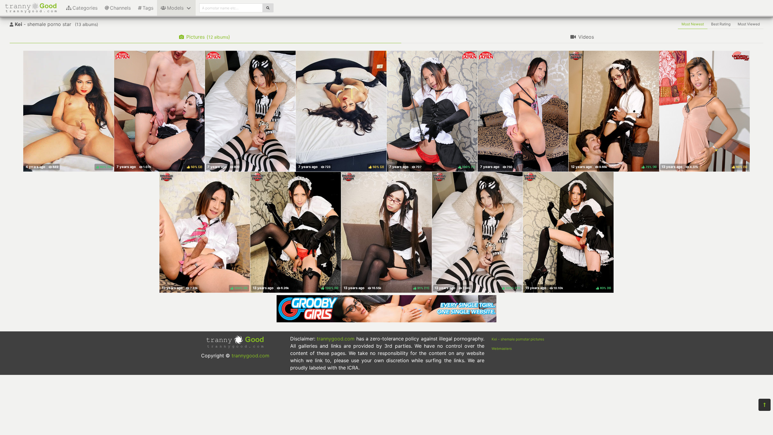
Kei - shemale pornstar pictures (518, 339)
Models (175, 8)
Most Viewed (749, 24)
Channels (120, 8)
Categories (85, 8)
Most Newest (693, 24)
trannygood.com (250, 356)
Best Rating (720, 24)
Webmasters (502, 348)
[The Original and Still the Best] (386, 320)
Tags (148, 8)
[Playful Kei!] (250, 111)
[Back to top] (765, 405)
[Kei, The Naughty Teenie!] (523, 111)
